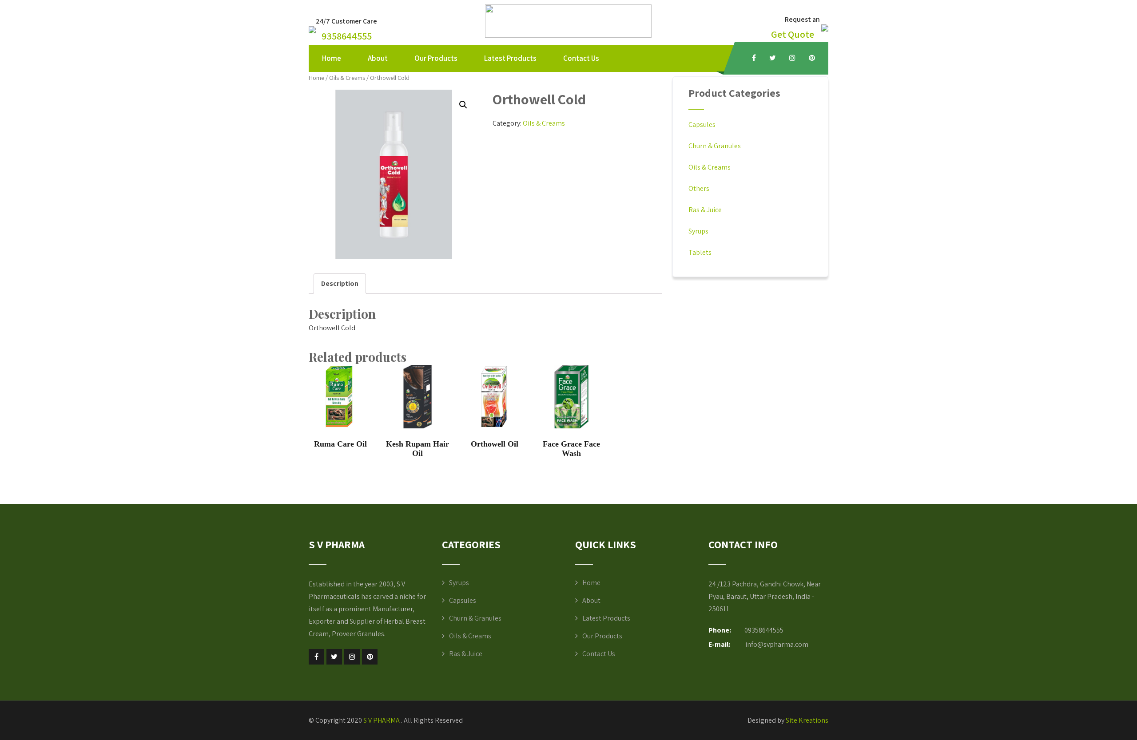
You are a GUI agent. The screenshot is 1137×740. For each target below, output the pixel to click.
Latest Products (510, 58)
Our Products (435, 58)
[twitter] (773, 57)
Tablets (700, 252)
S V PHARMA (382, 720)
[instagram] (792, 57)
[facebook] (754, 57)
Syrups (698, 231)
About (378, 58)
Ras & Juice (705, 209)
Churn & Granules (714, 145)
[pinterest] (812, 57)
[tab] (340, 283)
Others (698, 188)
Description (339, 283)
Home (331, 58)
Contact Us (581, 58)
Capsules (702, 124)
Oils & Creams (347, 77)
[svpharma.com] (568, 35)
